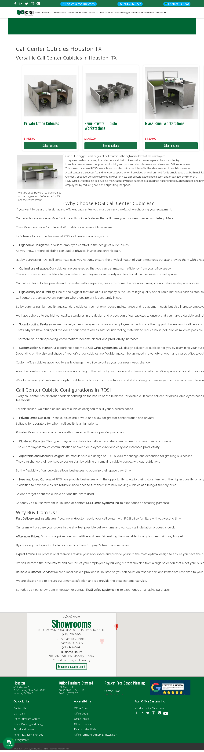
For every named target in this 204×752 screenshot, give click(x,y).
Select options (50, 145)
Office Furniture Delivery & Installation (95, 734)
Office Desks (73, 12)
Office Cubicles (88, 12)
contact (80, 589)
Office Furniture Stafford (76, 683)
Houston (19, 683)
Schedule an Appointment (71, 666)
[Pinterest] (38, 4)
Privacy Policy (21, 740)
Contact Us (20, 708)
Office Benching (120, 12)
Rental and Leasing (24, 729)
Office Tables (104, 12)
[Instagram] (32, 4)
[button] (116, 627)
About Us (159, 12)
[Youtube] (165, 714)
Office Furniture (42, 12)
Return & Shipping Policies (28, 734)
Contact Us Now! (178, 4)
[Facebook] (15, 4)
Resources (135, 12)
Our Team (19, 713)
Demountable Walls (85, 729)
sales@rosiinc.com (114, 694)
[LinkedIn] (20, 4)
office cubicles (132, 168)
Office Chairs (58, 12)
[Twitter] (26, 4)
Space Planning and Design (29, 724)
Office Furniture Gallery (27, 719)
